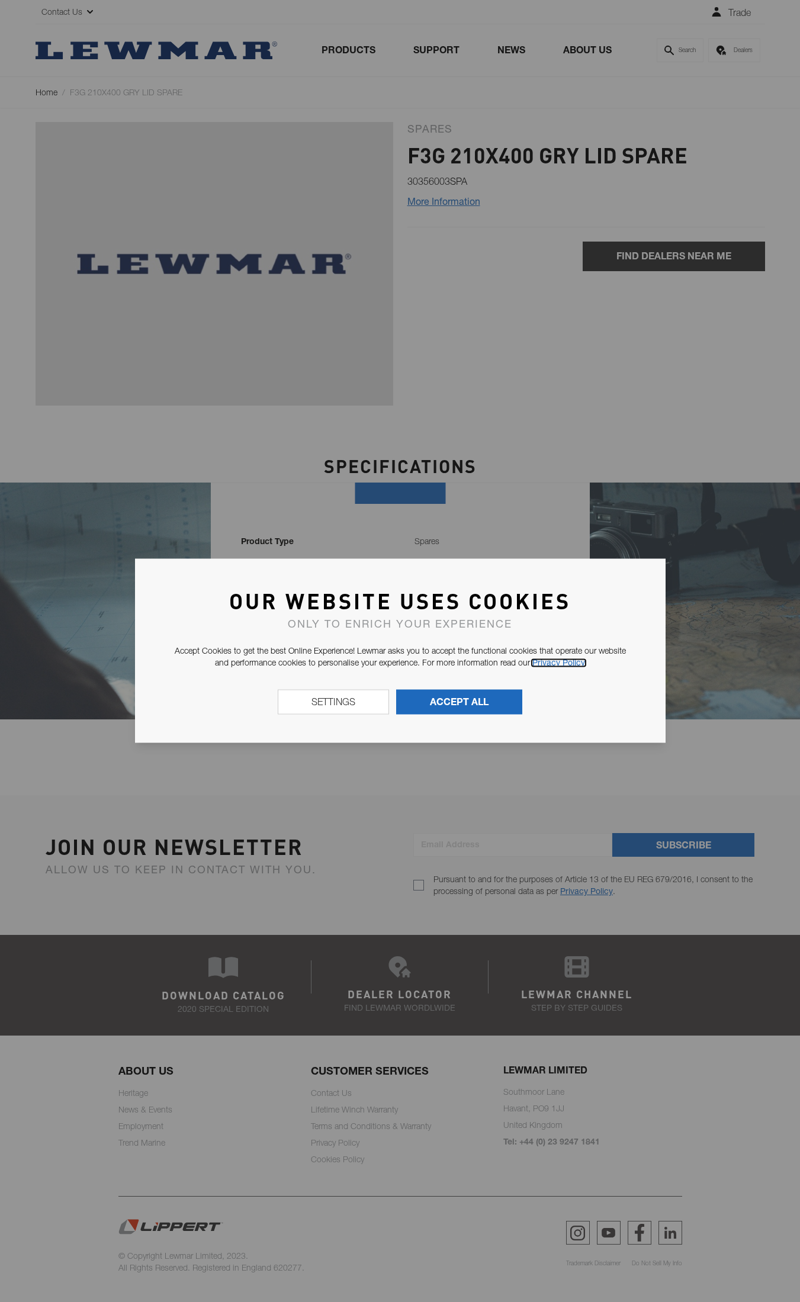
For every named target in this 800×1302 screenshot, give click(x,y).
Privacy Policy (558, 663)
